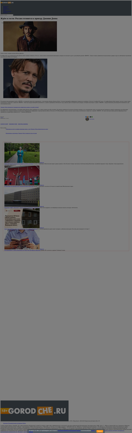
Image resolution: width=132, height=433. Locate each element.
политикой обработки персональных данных (69, 430)
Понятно (100, 431)
